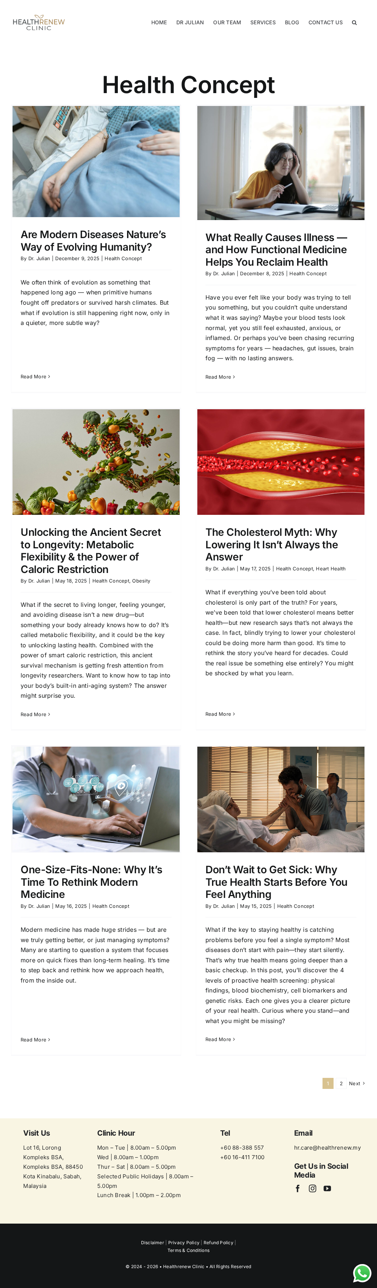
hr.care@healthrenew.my (327, 1147)
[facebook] (298, 1188)
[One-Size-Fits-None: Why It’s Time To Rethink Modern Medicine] (96, 799)
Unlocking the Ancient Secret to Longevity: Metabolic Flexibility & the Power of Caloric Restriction (91, 551)
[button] (354, 22)
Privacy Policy (184, 1242)
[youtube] (327, 1188)
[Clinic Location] (53, 1160)
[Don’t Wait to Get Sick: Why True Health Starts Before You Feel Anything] (280, 799)
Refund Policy (218, 1242)
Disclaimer (153, 1242)
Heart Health (331, 569)
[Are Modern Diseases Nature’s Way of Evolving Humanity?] (96, 161)
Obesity (141, 581)
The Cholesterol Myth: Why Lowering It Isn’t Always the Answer (271, 544)
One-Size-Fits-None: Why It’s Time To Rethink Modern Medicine (91, 881)
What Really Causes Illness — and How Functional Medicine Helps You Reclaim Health (276, 249)
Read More (33, 376)
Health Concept (123, 258)
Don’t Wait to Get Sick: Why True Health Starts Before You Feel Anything (276, 881)
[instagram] (312, 1188)
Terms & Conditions (188, 1250)
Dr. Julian (39, 258)
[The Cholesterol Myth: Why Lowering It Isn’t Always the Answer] (280, 462)
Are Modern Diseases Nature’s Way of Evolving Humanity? (93, 240)
